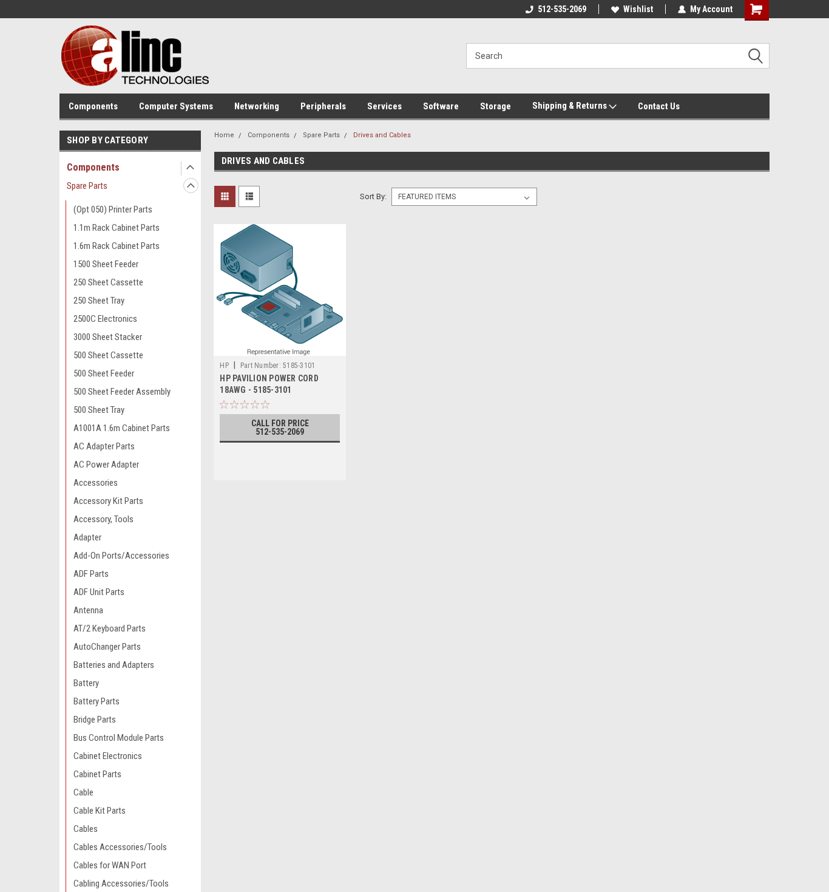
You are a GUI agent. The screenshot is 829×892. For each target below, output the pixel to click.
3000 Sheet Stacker (107, 337)
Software (441, 106)
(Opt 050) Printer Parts (112, 209)
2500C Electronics (105, 318)
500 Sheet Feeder (103, 373)
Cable (83, 792)
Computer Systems (176, 106)
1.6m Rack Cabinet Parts (116, 245)
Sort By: (373, 196)
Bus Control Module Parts (118, 737)
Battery (86, 683)
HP (224, 365)
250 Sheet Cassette (108, 282)
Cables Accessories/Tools (120, 847)
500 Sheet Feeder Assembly (122, 391)
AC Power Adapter (106, 464)
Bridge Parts (94, 719)
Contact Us (659, 106)
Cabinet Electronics (107, 756)
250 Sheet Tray (98, 300)
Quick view (280, 347)
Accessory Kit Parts (108, 500)
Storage (495, 106)
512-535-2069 (562, 9)
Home (224, 135)
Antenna (88, 610)
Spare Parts (87, 185)
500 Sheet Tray (98, 409)
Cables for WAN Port (109, 865)
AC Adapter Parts (104, 446)
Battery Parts (96, 701)
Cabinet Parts (97, 774)
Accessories (95, 482)
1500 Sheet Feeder (105, 264)
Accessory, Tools (103, 519)
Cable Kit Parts (99, 810)
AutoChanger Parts (107, 646)
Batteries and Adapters (113, 664)
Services (384, 106)
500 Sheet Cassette (108, 355)
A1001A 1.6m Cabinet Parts (121, 428)
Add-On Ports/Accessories (121, 555)
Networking (256, 106)
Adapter (87, 537)
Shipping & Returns (570, 105)
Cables (85, 828)
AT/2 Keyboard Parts (109, 628)
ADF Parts (91, 573)
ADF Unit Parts (98, 592)
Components (93, 106)
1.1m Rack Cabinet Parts (116, 227)
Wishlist (638, 9)
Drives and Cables (382, 135)
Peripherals (323, 106)
